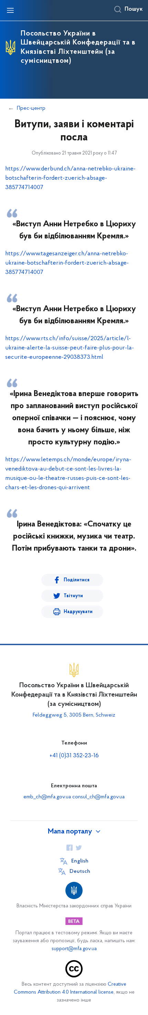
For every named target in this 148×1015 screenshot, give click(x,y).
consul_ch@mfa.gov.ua (98, 797)
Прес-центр (31, 108)
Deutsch (80, 871)
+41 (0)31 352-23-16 (74, 756)
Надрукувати (78, 611)
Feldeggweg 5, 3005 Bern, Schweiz (74, 715)
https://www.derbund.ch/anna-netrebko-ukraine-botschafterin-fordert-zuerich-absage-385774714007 (70, 178)
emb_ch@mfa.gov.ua (47, 797)
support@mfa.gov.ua (74, 949)
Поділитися (76, 580)
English (79, 861)
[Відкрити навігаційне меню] (10, 10)
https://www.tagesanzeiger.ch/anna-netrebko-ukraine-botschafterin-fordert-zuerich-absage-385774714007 (67, 263)
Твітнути (73, 596)
